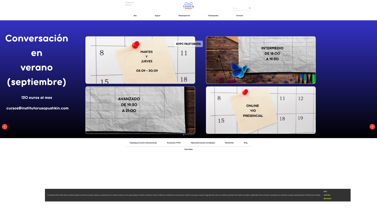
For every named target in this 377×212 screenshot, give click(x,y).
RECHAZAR (327, 199)
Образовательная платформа (203, 143)
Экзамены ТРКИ (174, 143)
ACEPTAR (327, 195)
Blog (245, 143)
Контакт (239, 16)
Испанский (129, 2)
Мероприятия (184, 16)
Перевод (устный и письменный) (143, 143)
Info (325, 191)
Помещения (213, 16)
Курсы (157, 16)
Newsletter (229, 143)
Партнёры (188, 149)
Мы (135, 16)
